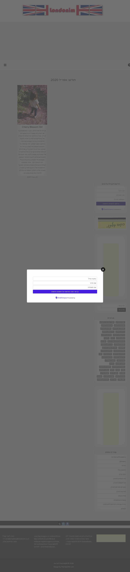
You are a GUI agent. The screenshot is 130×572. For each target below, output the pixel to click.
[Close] (103, 269)
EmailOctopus (62, 298)
